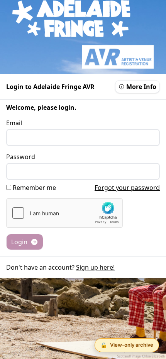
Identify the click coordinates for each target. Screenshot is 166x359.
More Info (141, 86)
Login (19, 242)
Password (20, 157)
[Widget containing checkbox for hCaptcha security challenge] (64, 213)
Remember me (34, 187)
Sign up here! (95, 267)
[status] (127, 345)
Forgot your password (127, 187)
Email (14, 123)
